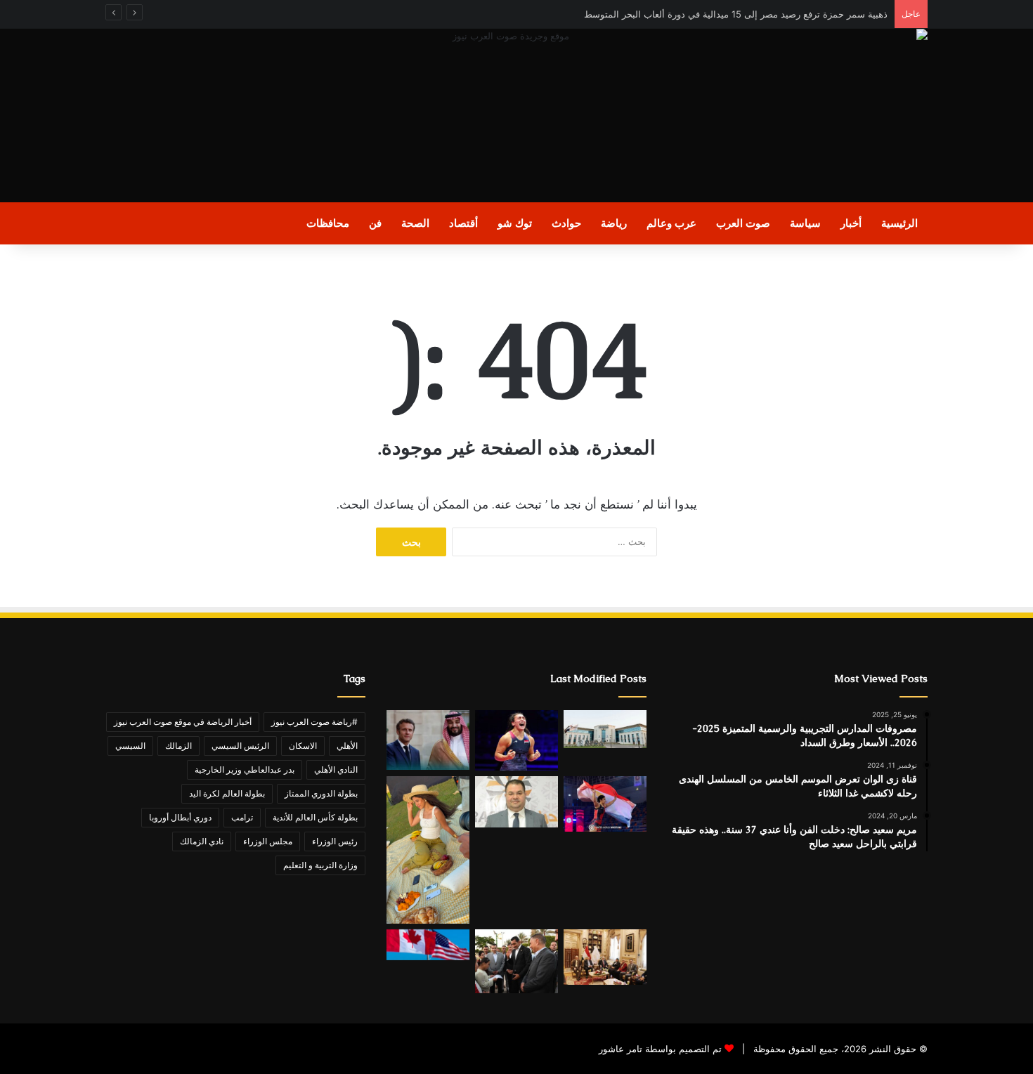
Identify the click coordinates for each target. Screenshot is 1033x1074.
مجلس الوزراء (267, 841)
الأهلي (347, 745)
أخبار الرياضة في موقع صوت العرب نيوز (183, 721)
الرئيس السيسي (240, 745)
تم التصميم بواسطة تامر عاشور (660, 1048)
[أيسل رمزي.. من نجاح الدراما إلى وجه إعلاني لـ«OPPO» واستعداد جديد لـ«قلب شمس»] (427, 850)
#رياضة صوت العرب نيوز (314, 721)
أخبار (851, 223)
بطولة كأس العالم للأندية (315, 817)
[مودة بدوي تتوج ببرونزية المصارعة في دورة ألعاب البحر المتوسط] (605, 804)
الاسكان (303, 745)
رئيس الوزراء (335, 841)
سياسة (805, 223)
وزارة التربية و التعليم (320, 865)
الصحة (415, 223)
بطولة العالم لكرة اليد (227, 793)
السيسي (130, 745)
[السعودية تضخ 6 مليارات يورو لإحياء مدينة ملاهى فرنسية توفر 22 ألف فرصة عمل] (427, 740)
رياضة (614, 223)
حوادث (566, 223)
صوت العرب (743, 223)
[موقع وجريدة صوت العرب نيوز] (516, 115)
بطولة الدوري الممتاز (321, 793)
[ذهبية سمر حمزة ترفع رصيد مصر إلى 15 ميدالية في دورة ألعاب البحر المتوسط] (516, 740)
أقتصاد (463, 223)
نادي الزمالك (201, 841)
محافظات (327, 223)
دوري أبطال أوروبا (180, 817)
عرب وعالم (671, 223)
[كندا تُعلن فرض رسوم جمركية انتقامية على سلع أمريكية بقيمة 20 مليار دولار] (427, 944)
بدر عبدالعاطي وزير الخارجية (244, 769)
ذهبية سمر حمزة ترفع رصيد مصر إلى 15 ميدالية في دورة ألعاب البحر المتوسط (736, 14)
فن (375, 223)
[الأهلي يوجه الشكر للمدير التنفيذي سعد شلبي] (516, 801)
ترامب (242, 817)
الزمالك (178, 745)
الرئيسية (899, 223)
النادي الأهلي (336, 769)
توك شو (515, 223)
